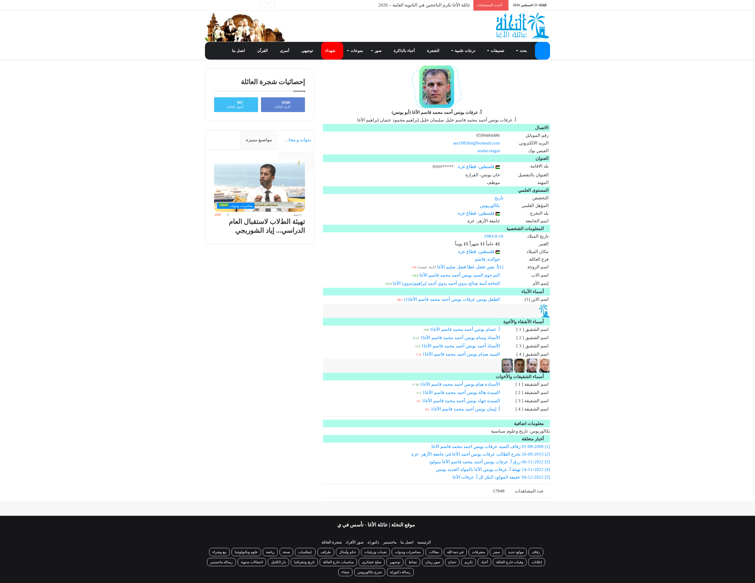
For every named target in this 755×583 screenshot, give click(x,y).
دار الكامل (278, 562)
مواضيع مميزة (259, 139)
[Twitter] (236, 5)
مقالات (434, 552)
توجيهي (307, 50)
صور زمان (432, 562)
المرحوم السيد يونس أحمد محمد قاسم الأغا (460, 275)
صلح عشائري (371, 562)
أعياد (484, 562)
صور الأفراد (355, 542)
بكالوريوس (490, 205)
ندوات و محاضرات (294, 139)
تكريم (469, 562)
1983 (488, 236)
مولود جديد (515, 552)
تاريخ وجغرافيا (304, 562)
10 (501, 236)
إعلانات (536, 562)
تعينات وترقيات (375, 552)
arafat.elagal (488, 150)
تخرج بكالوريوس (369, 572)
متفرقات (478, 552)
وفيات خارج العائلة (509, 562)
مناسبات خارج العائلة (338, 562)
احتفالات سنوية (252, 562)
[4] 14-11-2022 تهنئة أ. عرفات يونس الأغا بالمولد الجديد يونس (493, 469)
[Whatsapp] (253, 5)
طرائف (326, 552)
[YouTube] (227, 5)
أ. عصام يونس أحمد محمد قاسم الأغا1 (465, 329)
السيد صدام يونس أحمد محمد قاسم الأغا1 (461, 354)
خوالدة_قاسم (487, 259)
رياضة (270, 552)
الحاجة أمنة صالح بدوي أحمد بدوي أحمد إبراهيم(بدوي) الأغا (446, 283)
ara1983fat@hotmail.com (476, 143)
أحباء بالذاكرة (405, 50)
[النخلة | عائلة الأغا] (523, 25)
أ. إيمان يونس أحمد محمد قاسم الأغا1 (465, 409)
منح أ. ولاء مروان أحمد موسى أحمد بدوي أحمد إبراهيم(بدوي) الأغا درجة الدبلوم (398, 5)
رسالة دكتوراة (400, 572)
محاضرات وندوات (408, 552)
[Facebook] (244, 5)
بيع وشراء (219, 552)
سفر (496, 552)
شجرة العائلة (331, 542)
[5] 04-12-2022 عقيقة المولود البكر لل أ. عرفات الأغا (501, 477)
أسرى (285, 50)
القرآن (263, 50)
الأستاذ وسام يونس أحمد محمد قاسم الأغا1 (460, 337)
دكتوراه (373, 542)
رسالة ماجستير (221, 562)
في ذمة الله (455, 552)
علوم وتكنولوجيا (246, 552)
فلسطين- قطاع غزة (476, 166)
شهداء (330, 50)
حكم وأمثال (347, 552)
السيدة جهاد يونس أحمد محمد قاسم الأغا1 (461, 400)
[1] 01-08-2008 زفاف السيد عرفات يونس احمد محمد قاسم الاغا (490, 446)
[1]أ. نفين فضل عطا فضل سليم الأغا (470, 267)
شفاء (345, 572)
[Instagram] (218, 5)
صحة (286, 552)
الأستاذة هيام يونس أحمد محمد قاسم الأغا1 (460, 384)
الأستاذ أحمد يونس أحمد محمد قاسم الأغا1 (460, 346)
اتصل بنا (239, 50)
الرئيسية (424, 542)
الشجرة (433, 50)
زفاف (536, 552)
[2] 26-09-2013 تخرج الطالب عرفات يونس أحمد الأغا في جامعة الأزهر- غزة (480, 454)
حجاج (452, 562)
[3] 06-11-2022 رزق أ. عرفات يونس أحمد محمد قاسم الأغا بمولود (489, 461)
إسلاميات (305, 552)
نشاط (412, 562)
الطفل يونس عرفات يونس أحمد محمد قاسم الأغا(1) (452, 299)
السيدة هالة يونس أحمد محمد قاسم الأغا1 (461, 392)
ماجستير (390, 542)
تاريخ (499, 198)
